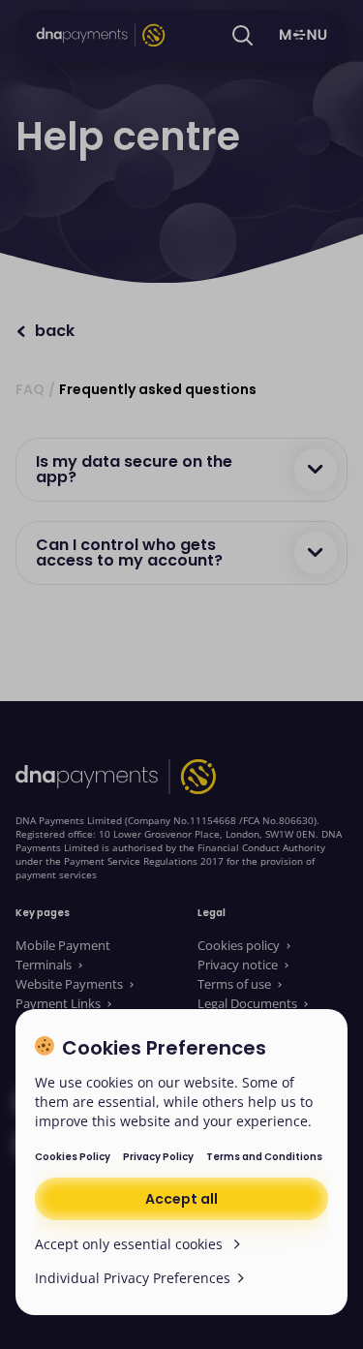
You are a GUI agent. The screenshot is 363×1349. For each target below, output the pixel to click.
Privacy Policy (158, 1157)
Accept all (181, 1199)
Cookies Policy (72, 1157)
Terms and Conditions (264, 1157)
